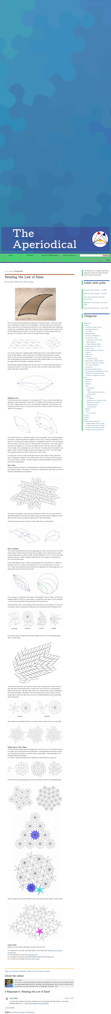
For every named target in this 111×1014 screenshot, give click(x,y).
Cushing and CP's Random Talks (96, 400)
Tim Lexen (10, 282)
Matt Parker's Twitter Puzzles (94, 361)
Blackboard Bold (90, 334)
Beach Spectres (91, 342)
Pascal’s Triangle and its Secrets (94, 363)
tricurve (41, 971)
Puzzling (86, 417)
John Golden (14, 998)
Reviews (87, 409)
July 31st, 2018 (69, 998)
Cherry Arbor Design (33, 959)
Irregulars (18, 271)
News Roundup (91, 394)
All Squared (90, 398)
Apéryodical (87, 323)
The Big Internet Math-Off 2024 (94, 428)
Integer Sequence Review (94, 344)
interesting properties (16, 452)
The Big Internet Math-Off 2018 (94, 423)
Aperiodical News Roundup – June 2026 (95, 293)
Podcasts (30, 255)
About (10, 255)
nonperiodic (23, 971)
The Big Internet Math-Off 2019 (94, 425)
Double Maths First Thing (93, 346)
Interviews (88, 384)
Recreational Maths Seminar (93, 369)
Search (105, 255)
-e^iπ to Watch (91, 413)
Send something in (69, 255)
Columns (86, 325)
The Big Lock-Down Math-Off (94, 430)
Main (85, 377)
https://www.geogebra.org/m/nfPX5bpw (36, 1003)
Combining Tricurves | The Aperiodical (23, 1012)
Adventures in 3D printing (94, 340)
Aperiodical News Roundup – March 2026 (96, 308)
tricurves (47, 971)
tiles (33, 971)
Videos (87, 411)
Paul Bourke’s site (32, 955)
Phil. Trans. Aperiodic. (92, 365)
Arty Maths (88, 331)
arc (9, 971)
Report (86, 419)
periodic (29, 971)
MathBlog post (49, 957)
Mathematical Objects (93, 402)
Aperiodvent (88, 379)
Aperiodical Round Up (91, 329)
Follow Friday (89, 348)
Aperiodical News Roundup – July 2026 (95, 290)
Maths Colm (89, 354)
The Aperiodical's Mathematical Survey (96, 371)
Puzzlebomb (88, 367)
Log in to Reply (10, 1008)
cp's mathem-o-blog (91, 338)
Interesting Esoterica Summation (94, 350)
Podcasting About (92, 405)
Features (87, 382)
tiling (37, 971)
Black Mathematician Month (96, 392)
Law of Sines (15, 971)
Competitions (90, 388)
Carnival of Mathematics (49, 255)
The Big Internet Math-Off (92, 421)
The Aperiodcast (91, 407)
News (86, 386)
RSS (107, 260)
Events (89, 390)
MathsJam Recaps (92, 359)
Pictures (86, 415)
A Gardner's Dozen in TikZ (93, 327)
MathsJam (88, 356)
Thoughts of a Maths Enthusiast (94, 373)
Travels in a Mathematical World (95, 375)
